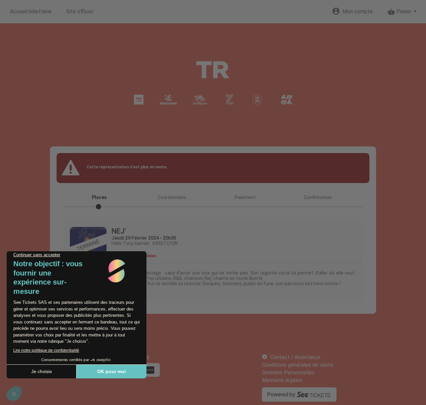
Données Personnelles (288, 372)
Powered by (281, 394)
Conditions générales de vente (297, 365)
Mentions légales (282, 380)
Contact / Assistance (295, 357)
